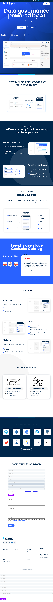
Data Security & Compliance (6, 554)
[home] (8, 3)
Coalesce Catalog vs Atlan (44, 555)
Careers (29, 551)
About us (29, 549)
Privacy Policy (15, 520)
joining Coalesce (40, 0)
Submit (11, 525)
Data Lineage (5, 551)
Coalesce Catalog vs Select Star (44, 558)
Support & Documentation (18, 550)
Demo (4, 559)
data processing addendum (30, 558)
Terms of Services (31, 553)
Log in (16, 555)
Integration (17, 553)
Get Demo (47, 3)
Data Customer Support (7, 557)
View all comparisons (44, 563)
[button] (16, 3)
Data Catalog (5, 549)
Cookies (29, 556)
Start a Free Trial (6, 561)
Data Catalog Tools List (44, 561)
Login (40, 3)
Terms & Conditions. (22, 520)
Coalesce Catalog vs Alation (44, 551)
